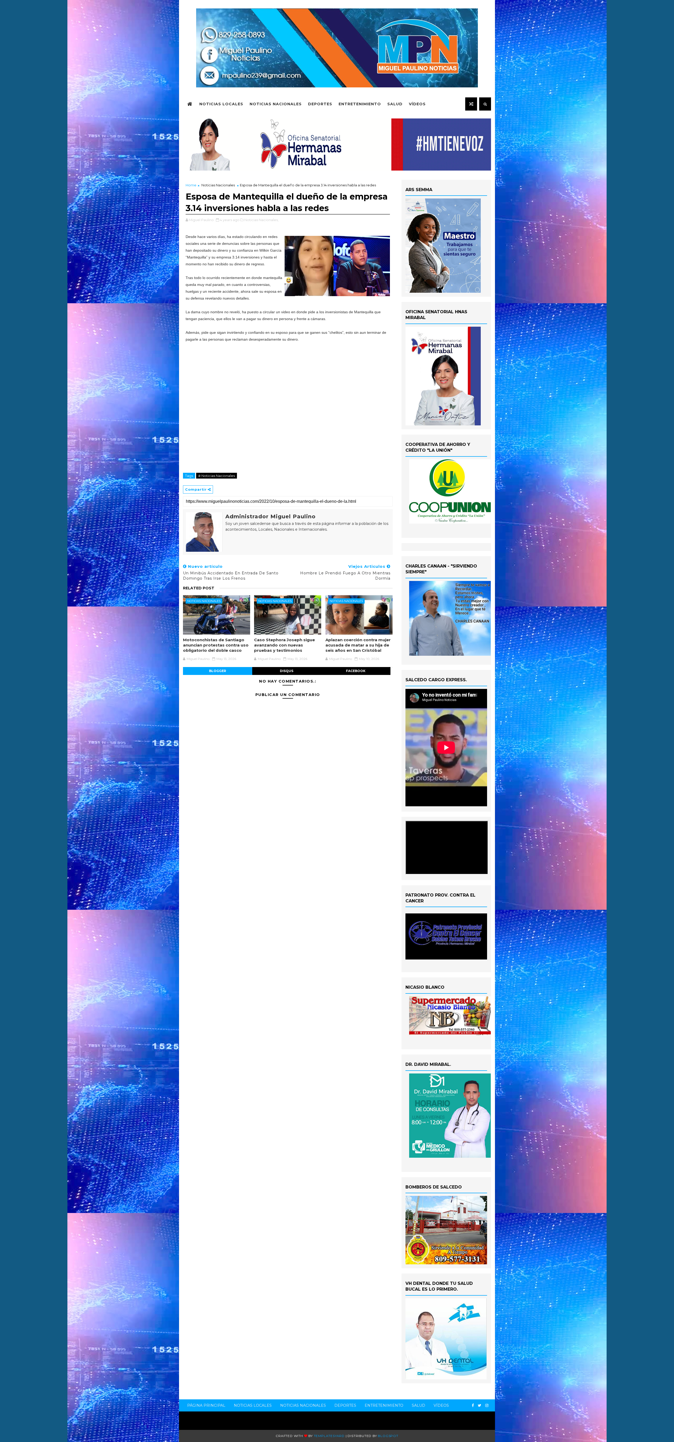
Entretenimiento (360, 104)
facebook (355, 671)
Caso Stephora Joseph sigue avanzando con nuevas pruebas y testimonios (284, 645)
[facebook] (472, 1405)
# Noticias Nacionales (216, 476)
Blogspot (388, 1436)
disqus (286, 671)
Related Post (198, 588)
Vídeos (417, 104)
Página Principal (206, 1405)
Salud (395, 104)
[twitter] (480, 1405)
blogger (217, 671)
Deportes (320, 104)
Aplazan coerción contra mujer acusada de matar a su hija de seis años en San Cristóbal (358, 645)
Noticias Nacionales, (261, 220)
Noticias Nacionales (276, 104)
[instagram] (487, 1405)
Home (191, 185)
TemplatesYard (329, 1436)
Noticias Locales (221, 104)
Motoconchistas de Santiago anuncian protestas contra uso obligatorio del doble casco (216, 645)
